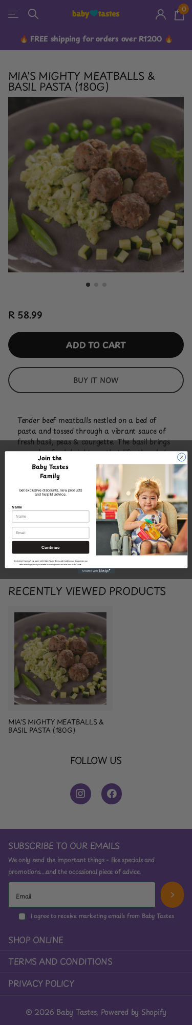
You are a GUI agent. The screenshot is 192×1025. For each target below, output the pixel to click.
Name (17, 507)
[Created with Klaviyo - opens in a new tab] (96, 571)
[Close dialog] (181, 457)
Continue (50, 547)
